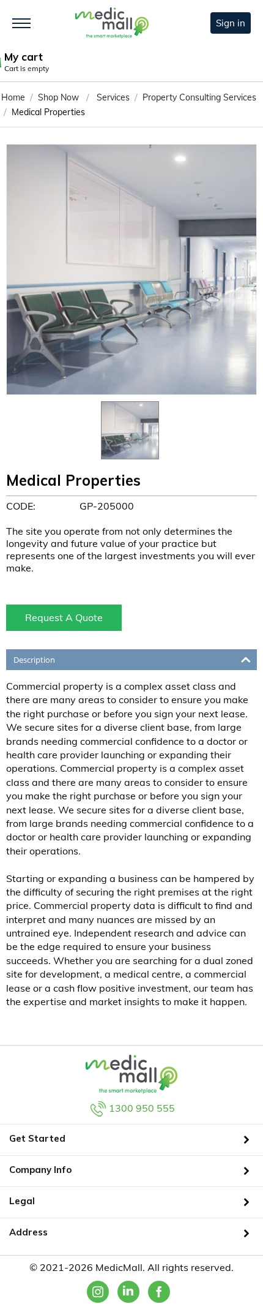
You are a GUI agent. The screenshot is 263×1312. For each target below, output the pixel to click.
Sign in (230, 23)
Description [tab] (34, 659)
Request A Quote (64, 617)
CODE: (20, 506)
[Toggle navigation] (21, 23)
